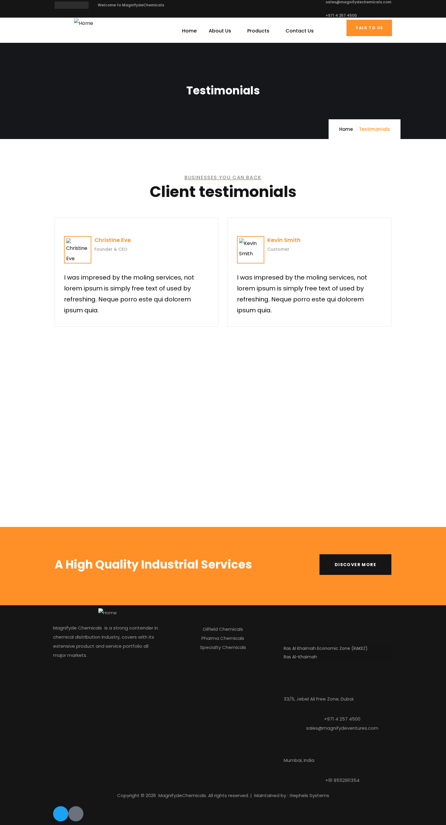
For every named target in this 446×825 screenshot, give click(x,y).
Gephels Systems (309, 795)
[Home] (83, 23)
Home (346, 129)
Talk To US (369, 27)
